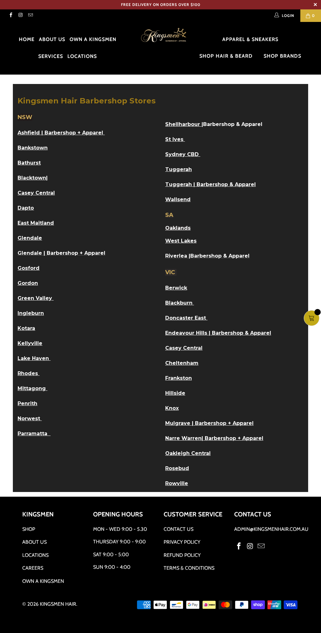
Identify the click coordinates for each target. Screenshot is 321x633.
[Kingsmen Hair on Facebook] (10, 15)
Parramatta (34, 434)
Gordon (28, 283)
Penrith (27, 403)
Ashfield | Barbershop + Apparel (61, 133)
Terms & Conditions (189, 568)
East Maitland (36, 223)
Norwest (30, 418)
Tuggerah (178, 169)
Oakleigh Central (188, 453)
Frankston (178, 378)
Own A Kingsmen (43, 581)
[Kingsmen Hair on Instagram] (20, 15)
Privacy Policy (182, 542)
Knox (172, 408)
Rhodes (28, 373)
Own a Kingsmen (93, 39)
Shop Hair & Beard (226, 56)
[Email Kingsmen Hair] (30, 15)
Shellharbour (182, 124)
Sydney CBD (182, 154)
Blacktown (32, 178)
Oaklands (178, 228)
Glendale (30, 238)
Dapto (26, 208)
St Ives (175, 139)
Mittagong (32, 388)
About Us (52, 39)
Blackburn (179, 303)
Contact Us (178, 529)
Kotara (26, 328)
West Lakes (181, 241)
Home (26, 39)
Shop (28, 529)
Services (50, 56)
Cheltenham (181, 363)
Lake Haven (34, 358)
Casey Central (184, 348)
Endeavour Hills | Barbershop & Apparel (218, 333)
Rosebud (177, 468)
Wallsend (178, 199)
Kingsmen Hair (58, 604)
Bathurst (29, 163)
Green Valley (36, 298)
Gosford (28, 268)
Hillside (175, 393)
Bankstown (33, 148)
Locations (82, 56)
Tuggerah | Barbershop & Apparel (210, 184)
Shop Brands (283, 56)
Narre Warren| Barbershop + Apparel (214, 438)
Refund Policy (182, 555)
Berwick (176, 288)
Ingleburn (31, 313)
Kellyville (30, 343)
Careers (32, 568)
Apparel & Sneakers (251, 39)
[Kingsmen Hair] (163, 35)
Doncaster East (186, 318)
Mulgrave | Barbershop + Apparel (209, 423)
